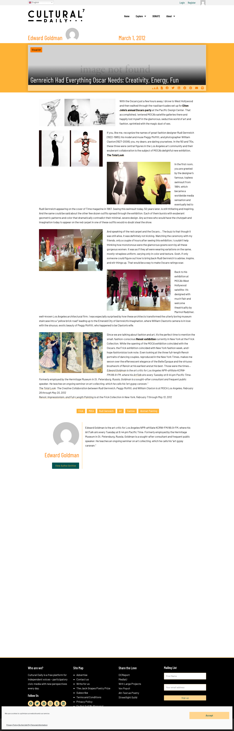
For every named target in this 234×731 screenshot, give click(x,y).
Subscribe (82, 692)
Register (192, 2)
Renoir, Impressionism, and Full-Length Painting (66, 397)
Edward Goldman (116, 370)
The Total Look (47, 388)
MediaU (123, 679)
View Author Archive (65, 465)
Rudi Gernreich (106, 411)
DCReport (124, 674)
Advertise (81, 674)
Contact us (82, 679)
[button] (167, 88)
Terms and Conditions (88, 697)
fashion (131, 411)
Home (126, 16)
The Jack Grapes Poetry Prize (93, 688)
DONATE (156, 16)
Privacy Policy (84, 701)
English (35, 2)
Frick (80, 411)
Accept (209, 715)
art (120, 411)
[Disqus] (117, 519)
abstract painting (148, 411)
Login (182, 2)
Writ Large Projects (130, 683)
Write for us (83, 683)
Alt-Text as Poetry (129, 692)
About (169, 16)
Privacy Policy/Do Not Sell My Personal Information (26, 725)
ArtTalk (137, 374)
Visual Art (36, 49)
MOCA (91, 411)
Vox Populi (124, 688)
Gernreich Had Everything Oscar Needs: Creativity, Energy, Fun (104, 80)
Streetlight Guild (128, 697)
